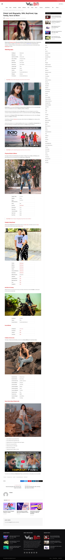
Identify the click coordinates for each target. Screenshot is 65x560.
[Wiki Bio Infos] (32, 4)
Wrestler (46, 160)
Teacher (46, 147)
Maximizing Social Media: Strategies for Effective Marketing (35, 512)
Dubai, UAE (47, 83)
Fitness (46, 95)
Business (24, 7)
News (10, 7)
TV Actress (47, 156)
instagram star (9, 477)
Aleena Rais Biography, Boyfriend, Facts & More (20, 79)
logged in (10, 522)
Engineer (46, 87)
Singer (46, 141)
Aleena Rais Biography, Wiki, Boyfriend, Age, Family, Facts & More (13, 487)
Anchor (46, 51)
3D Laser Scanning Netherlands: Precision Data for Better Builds (56, 17)
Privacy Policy (55, 558)
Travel (32, 7)
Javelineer (47, 106)
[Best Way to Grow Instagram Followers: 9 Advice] (9, 506)
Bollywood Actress (48, 66)
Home (7, 7)
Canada (46, 74)
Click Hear (21, 328)
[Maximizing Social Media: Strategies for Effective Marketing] (36, 506)
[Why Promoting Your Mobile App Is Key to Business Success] (23, 506)
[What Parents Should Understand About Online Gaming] (48, 32)
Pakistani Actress (48, 131)
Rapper (46, 137)
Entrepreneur (47, 91)
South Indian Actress (48, 145)
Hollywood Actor (48, 99)
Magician (46, 118)
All (45, 49)
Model (46, 124)
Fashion (19, 7)
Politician (46, 135)
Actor (36, 7)
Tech (28, 7)
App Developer (47, 53)
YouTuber (46, 162)
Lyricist (46, 116)
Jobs (46, 108)
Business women (48, 72)
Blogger (46, 62)
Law (46, 112)
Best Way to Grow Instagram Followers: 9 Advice (8, 512)
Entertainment (47, 89)
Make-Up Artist (47, 120)
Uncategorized (47, 158)
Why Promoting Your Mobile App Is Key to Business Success (22, 512)
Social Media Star (48, 143)
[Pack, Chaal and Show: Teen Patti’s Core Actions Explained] (48, 37)
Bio (52, 7)
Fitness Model (47, 97)
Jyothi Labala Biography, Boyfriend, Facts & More (20, 149)
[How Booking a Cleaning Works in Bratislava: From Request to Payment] (48, 22)
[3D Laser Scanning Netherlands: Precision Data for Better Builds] (48, 17)
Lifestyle (14, 7)
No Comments (19, 18)
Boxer (46, 68)
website (18, 43)
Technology (47, 149)
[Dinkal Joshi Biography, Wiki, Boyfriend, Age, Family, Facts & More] (23, 30)
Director (46, 81)
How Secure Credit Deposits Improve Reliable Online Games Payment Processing (15, 547)
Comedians (47, 76)
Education (47, 85)
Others (57, 7)
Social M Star (47, 7)
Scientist (46, 139)
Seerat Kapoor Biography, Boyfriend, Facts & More (21, 218)
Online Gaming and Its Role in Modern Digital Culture (55, 27)
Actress (41, 7)
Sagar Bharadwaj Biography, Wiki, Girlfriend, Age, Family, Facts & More (32, 487)
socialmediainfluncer (19, 477)
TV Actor (46, 154)
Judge (46, 110)
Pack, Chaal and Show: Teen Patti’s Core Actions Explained (56, 37)
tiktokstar (25, 477)
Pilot (46, 133)
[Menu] (2, 4)
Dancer (5, 477)
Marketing (47, 122)
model (14, 477)
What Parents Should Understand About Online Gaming (56, 32)
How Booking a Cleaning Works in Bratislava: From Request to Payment (56, 22)
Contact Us (60, 558)
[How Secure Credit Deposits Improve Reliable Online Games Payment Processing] (6, 547)
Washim (7, 18)
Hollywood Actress (48, 101)
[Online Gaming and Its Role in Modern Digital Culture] (48, 27)
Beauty (46, 58)
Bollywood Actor (48, 64)
